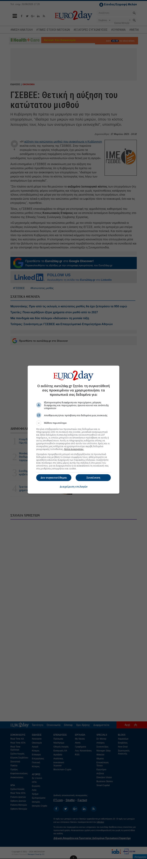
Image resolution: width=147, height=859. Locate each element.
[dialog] (73, 430)
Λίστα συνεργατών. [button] (74, 449)
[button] (73, 423)
